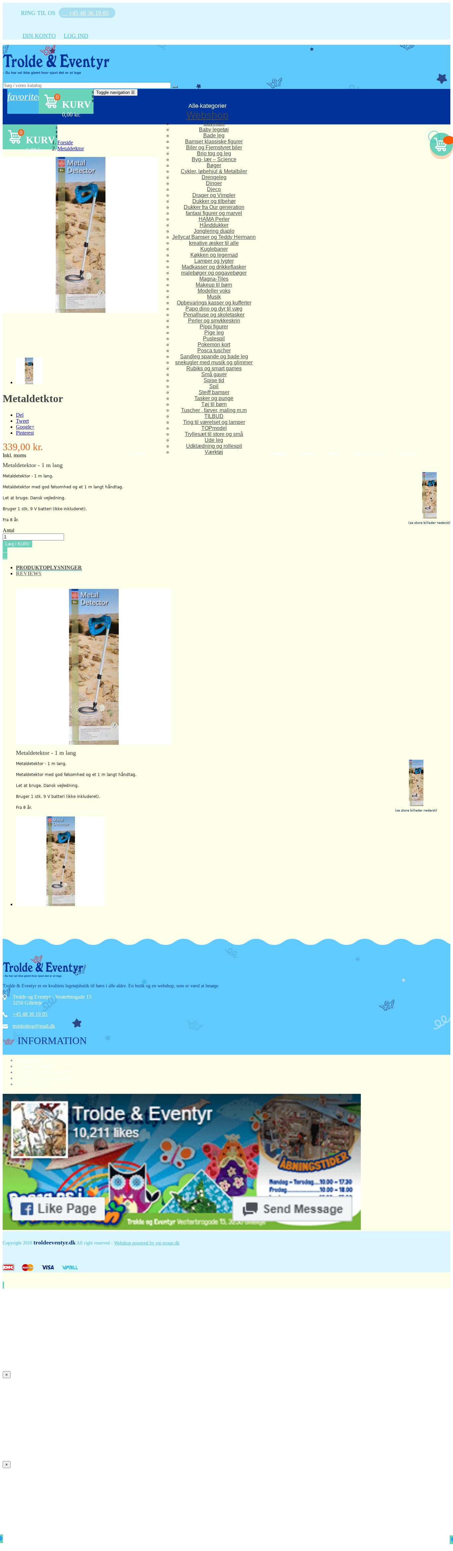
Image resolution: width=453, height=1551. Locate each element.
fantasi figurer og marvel (214, 213)
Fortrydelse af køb (35, 1084)
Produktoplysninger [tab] (49, 567)
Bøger (214, 165)
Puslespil (214, 338)
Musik (214, 297)
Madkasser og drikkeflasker (214, 267)
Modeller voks (214, 291)
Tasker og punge (213, 398)
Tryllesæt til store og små (214, 434)
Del (20, 415)
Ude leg (214, 440)
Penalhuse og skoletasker (213, 314)
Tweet (22, 421)
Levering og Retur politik (42, 1072)
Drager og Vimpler (213, 195)
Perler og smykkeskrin (214, 320)
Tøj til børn (214, 404)
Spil (214, 386)
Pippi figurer (214, 326)
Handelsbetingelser (36, 1066)
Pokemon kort (214, 344)
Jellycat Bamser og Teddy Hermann (214, 237)
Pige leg (214, 332)
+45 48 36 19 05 (30, 1014)
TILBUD (214, 416)
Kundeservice (30, 1060)
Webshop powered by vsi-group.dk (146, 1242)
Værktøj (214, 452)
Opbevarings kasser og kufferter (214, 303)
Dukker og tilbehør (214, 201)
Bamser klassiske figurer (214, 141)
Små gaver (214, 374)
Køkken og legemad (214, 255)
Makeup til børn (214, 285)
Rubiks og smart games (214, 368)
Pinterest (25, 433)
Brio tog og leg (214, 153)
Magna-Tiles (213, 279)
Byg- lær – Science (214, 159)
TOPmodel (214, 428)
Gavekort (214, 123)
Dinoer (214, 183)
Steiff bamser (214, 392)
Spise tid (214, 380)
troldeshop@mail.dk (34, 1026)
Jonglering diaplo (214, 231)
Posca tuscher (214, 350)
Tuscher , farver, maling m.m (214, 410)
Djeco (214, 189)
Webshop (207, 114)
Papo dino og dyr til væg (213, 309)
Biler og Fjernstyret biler (214, 147)
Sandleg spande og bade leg (214, 356)
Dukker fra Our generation (214, 207)
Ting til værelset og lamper (214, 422)
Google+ (25, 427)
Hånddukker (214, 225)
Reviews (28, 573)
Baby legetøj (214, 129)
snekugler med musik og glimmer (214, 362)
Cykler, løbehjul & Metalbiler (214, 171)
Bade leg (214, 135)
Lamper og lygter (214, 261)
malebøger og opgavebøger (214, 273)
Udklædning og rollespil (214, 446)
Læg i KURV (17, 543)
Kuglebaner (214, 249)
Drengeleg (214, 177)
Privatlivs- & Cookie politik (45, 1078)
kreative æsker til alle (214, 243)
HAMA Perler (214, 219)
